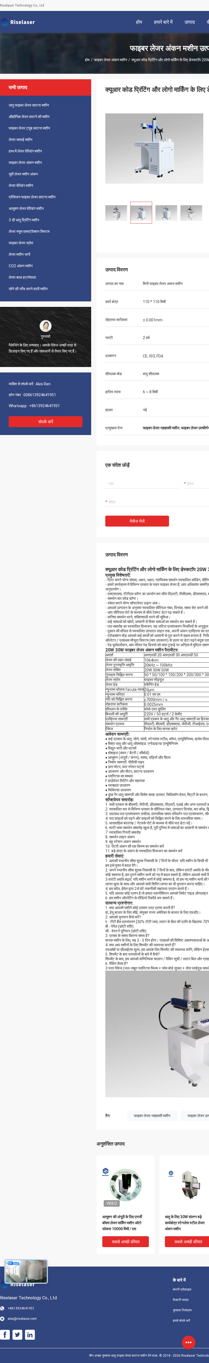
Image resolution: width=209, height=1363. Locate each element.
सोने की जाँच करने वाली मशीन (28, 289)
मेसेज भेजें (137, 521)
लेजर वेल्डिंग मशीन (21, 185)
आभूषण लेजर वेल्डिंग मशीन (26, 208)
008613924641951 (39, 395)
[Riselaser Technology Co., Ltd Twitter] (17, 1335)
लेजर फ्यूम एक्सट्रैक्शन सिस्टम (29, 231)
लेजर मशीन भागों (19, 254)
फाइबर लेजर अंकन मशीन (110, 60)
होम (87, 60)
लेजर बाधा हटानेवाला (22, 277)
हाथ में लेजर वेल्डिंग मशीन (25, 151)
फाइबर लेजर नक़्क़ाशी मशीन (152, 1116)
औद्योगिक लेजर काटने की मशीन (29, 116)
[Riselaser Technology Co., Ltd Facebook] (5, 1335)
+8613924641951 (44, 406)
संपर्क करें (45, 421)
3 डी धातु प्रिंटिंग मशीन (24, 220)
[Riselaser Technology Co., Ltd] (17, 22)
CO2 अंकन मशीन (21, 266)
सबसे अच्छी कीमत (126, 1241)
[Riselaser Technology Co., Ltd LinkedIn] (30, 1335)
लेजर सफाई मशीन (20, 139)
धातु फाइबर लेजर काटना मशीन (29, 105)
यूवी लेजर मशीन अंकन (23, 174)
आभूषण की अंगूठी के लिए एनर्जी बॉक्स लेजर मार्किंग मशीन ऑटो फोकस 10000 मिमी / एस (122, 1223)
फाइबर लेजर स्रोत (21, 243)
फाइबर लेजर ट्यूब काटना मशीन (29, 128)
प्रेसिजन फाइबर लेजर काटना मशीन (32, 197)
